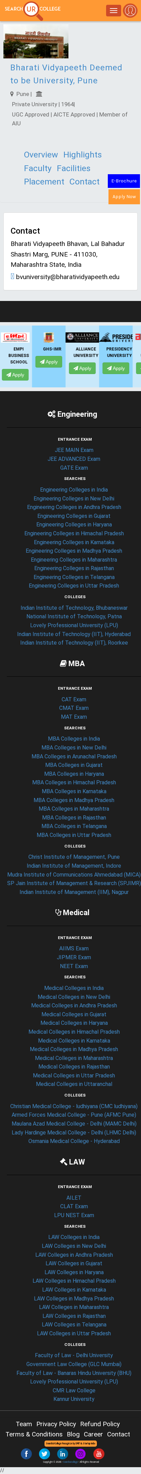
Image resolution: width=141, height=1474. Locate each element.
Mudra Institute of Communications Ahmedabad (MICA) (74, 874)
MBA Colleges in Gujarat (74, 765)
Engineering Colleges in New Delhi (74, 498)
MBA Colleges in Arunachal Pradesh (74, 756)
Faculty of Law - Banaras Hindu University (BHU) (73, 1373)
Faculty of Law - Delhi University (74, 1355)
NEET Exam (74, 966)
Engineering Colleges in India (74, 489)
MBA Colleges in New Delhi (73, 747)
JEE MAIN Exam (74, 450)
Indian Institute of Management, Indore (74, 866)
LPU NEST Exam (74, 1215)
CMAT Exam (74, 708)
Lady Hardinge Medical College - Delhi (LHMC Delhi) (74, 1132)
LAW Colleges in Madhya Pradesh (74, 1298)
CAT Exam (74, 699)
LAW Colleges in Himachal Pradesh (74, 1281)
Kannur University (73, 1399)
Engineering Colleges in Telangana (74, 577)
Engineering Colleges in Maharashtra (74, 559)
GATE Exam (74, 468)
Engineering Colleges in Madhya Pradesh (74, 551)
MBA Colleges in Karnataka (74, 791)
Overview (41, 155)
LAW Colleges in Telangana (74, 1324)
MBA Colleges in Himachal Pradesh (74, 782)
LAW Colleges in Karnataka (74, 1289)
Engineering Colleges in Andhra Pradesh (74, 507)
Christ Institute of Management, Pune (74, 857)
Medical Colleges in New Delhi (74, 997)
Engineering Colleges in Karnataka (74, 542)
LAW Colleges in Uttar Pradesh (74, 1333)
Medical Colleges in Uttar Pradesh (74, 1075)
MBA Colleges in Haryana (74, 774)
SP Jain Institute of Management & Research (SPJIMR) (74, 883)
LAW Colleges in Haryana (74, 1272)
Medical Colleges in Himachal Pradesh (74, 1032)
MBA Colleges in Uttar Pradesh (74, 835)
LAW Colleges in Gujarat (74, 1263)
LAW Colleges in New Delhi (74, 1246)
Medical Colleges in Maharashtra (74, 1058)
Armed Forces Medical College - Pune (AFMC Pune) (74, 1115)
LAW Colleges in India (74, 1237)
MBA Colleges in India (74, 738)
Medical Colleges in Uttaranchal (74, 1084)
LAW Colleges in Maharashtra (74, 1307)
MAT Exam (74, 717)
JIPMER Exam (74, 957)
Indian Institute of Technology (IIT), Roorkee (74, 642)
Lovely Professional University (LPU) (74, 625)
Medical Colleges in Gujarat (73, 1014)
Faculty (38, 168)
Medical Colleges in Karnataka (74, 1040)
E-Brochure (124, 181)
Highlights (82, 155)
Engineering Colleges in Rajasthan (74, 568)
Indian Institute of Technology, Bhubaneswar (74, 608)
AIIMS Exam (74, 948)
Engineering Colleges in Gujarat (74, 516)
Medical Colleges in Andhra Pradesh (74, 1005)
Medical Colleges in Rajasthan (74, 1066)
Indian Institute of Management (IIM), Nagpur (74, 892)
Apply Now (124, 196)
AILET (73, 1198)
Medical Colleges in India (74, 988)
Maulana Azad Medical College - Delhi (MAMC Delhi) (74, 1123)
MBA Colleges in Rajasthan (74, 817)
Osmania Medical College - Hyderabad (74, 1141)
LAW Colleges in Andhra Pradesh (74, 1255)
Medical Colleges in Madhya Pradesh (74, 1049)
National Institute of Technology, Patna (74, 616)
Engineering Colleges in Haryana (74, 524)
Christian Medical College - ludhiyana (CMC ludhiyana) (74, 1106)
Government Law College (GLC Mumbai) (73, 1364)
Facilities (74, 168)
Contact (84, 182)
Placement (44, 182)
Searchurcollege (70, 1462)
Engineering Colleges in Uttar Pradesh (74, 585)
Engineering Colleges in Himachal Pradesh (74, 533)
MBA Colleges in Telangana (74, 826)
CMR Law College (74, 1390)
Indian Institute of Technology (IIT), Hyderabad (74, 634)
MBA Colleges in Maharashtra (74, 808)
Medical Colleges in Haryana (74, 1023)
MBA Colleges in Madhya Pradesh (74, 800)
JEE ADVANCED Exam (74, 459)
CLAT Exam (74, 1206)
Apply (22, 361)
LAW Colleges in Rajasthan (74, 1316)
